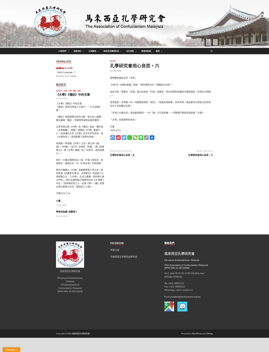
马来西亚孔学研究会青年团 (123, 256)
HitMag (209, 333)
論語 (79, 91)
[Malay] (71, 68)
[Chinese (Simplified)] (57, 68)
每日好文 (113, 61)
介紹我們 (62, 51)
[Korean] (68, 68)
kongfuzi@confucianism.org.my (185, 296)
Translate (73, 76)
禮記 (74, 91)
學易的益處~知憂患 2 (66, 211)
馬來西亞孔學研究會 (81, 333)
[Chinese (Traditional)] (60, 68)
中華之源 (114, 250)
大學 (69, 91)
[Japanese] (65, 68)
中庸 (65, 91)
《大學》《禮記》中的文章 (73, 94)
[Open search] (211, 51)
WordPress (197, 333)
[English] (63, 68)
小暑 (58, 200)
